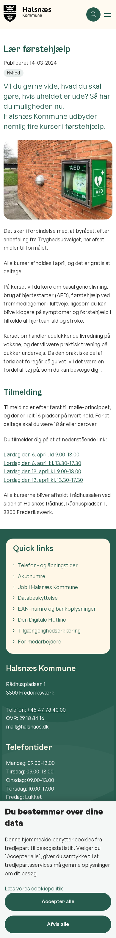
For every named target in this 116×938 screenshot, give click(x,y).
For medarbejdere (39, 641)
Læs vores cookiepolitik (34, 888)
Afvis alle (58, 924)
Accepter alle (58, 901)
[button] (110, 14)
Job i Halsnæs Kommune (48, 587)
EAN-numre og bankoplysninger (57, 608)
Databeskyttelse (38, 597)
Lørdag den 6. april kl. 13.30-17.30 (42, 463)
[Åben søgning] (93, 14)
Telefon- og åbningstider (48, 565)
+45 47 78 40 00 (46, 709)
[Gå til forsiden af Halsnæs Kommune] (41, 14)
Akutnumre (31, 576)
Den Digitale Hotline (42, 619)
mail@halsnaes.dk (27, 726)
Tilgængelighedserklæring (49, 630)
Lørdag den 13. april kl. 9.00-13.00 (42, 471)
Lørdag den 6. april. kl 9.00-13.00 (41, 454)
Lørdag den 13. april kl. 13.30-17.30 (43, 480)
